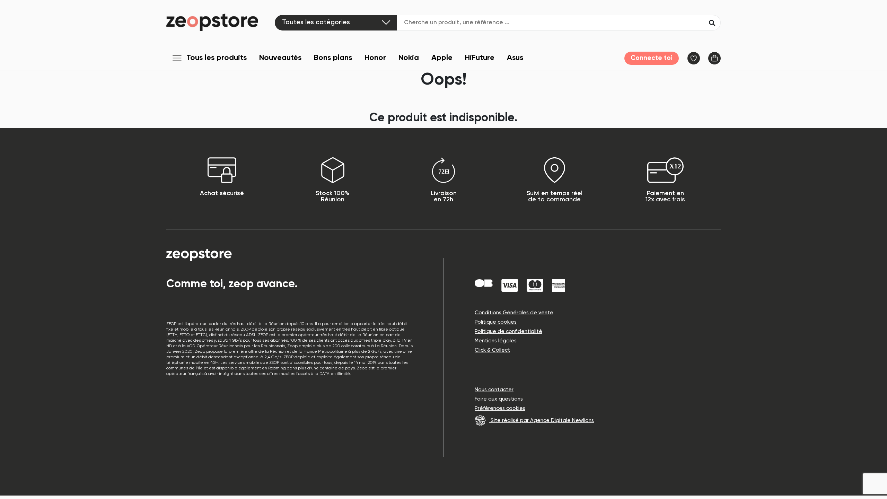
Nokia (408, 58)
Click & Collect (492, 350)
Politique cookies (496, 322)
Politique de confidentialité (508, 331)
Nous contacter (494, 389)
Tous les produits (216, 58)
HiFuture (479, 58)
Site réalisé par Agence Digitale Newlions (541, 420)
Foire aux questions (499, 399)
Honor (375, 58)
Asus (515, 58)
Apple (442, 58)
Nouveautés (280, 58)
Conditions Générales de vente (514, 312)
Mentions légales (496, 340)
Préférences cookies (500, 408)
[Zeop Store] (220, 22)
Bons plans (333, 58)
